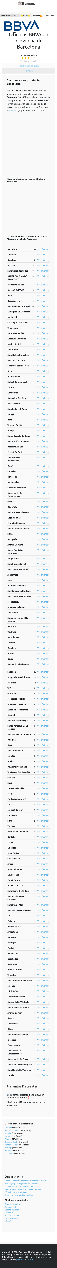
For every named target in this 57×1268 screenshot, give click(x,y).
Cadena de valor (12, 1210)
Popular (8, 1133)
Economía (9, 1212)
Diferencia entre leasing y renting (19, 1195)
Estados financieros (13, 1204)
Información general (28, 65)
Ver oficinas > (43, 249)
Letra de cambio (12, 1218)
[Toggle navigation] (8, 8)
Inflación (8, 1221)
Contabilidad (10, 1207)
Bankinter (9, 1150)
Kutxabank (9, 1153)
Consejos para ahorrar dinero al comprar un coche (26, 1181)
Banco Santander (12, 1130)
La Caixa (13, 110)
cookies (30, 1259)
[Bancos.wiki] (26, 3)
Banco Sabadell (11, 1145)
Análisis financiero (12, 1215)
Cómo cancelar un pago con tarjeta (19, 1186)
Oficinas (29, 71)
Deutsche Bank (11, 1142)
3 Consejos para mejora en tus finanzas (21, 1183)
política (19, 1259)
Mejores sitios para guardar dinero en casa (23, 1189)
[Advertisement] (28, 143)
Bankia (7, 1136)
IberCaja (8, 1147)
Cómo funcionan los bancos (16, 1192)
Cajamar (8, 1139)
